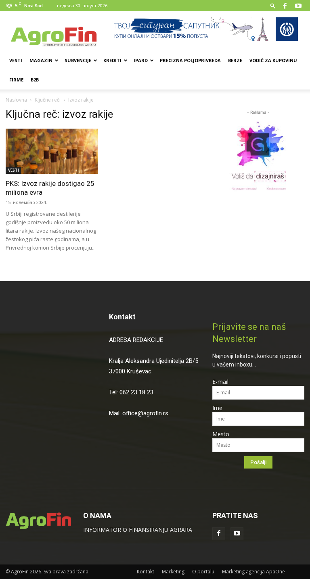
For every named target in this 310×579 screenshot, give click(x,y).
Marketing (173, 571)
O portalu (203, 571)
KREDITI (112, 60)
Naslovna (16, 99)
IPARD (141, 60)
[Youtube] (298, 5)
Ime (217, 408)
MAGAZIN (40, 60)
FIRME (16, 80)
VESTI (15, 60)
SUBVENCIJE (78, 60)
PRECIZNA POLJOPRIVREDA (190, 60)
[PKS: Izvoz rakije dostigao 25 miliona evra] (52, 151)
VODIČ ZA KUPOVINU (273, 60)
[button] (273, 5)
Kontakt (122, 316)
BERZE (235, 60)
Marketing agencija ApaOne (253, 571)
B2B (35, 80)
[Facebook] (285, 5)
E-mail (220, 381)
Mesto (220, 434)
